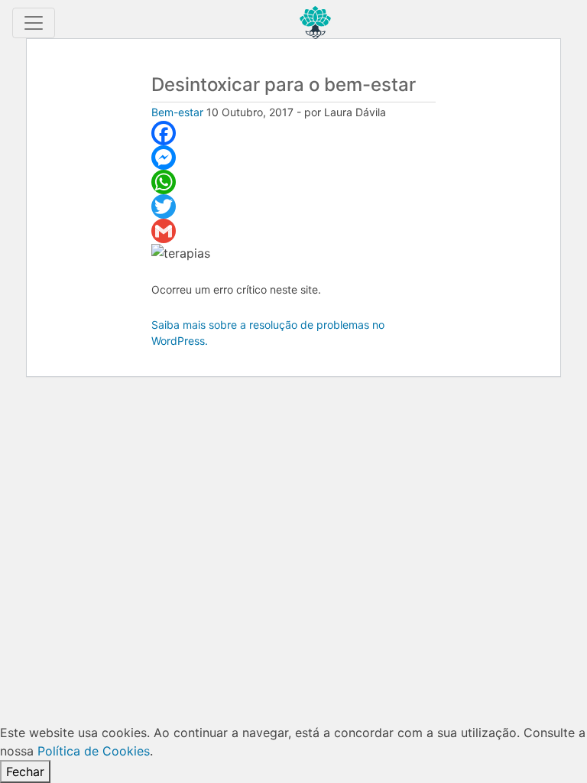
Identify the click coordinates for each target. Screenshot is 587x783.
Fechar (25, 771)
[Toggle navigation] (33, 23)
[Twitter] (293, 206)
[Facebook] (293, 133)
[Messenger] (293, 157)
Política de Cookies (93, 751)
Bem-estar (177, 112)
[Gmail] (293, 231)
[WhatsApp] (293, 182)
